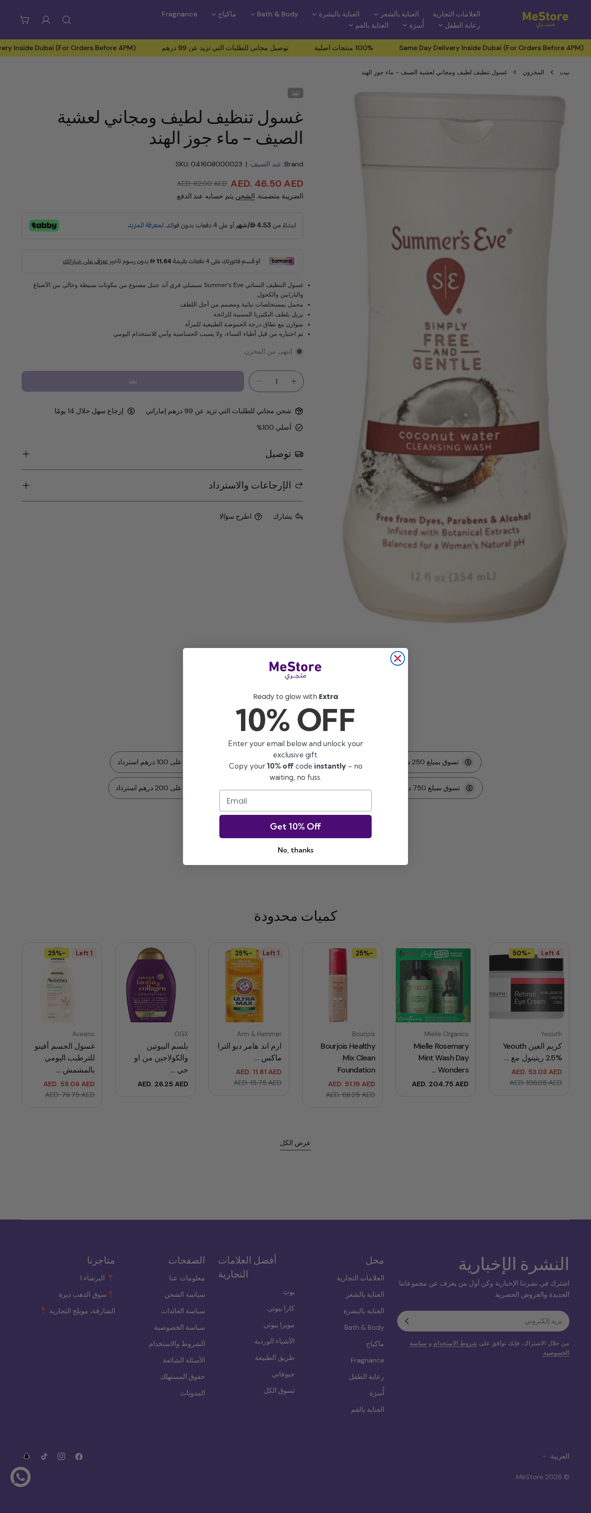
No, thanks (295, 850)
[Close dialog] (398, 658)
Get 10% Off (295, 826)
